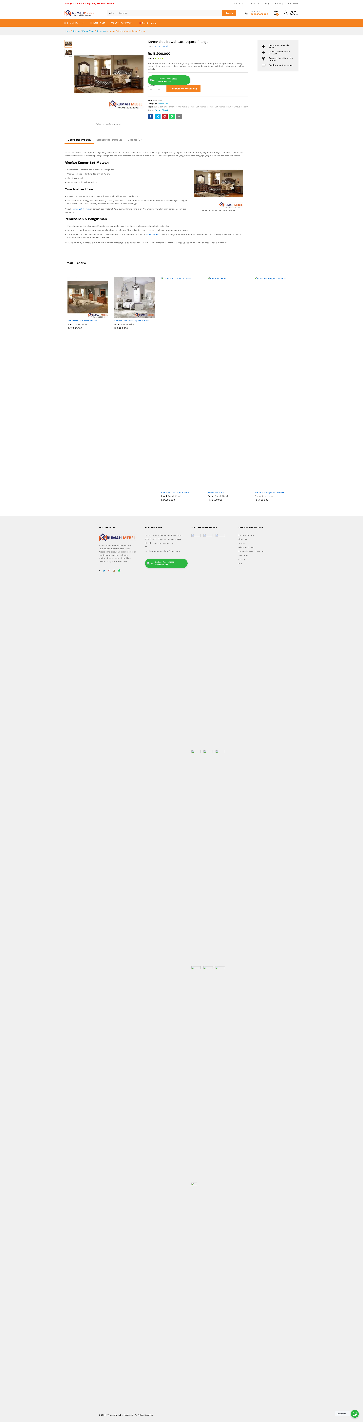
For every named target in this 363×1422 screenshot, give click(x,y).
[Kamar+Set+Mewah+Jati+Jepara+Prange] (158, 116)
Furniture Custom (246, 535)
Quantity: (151, 85)
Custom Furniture (124, 23)
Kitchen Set (99, 23)
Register (294, 14)
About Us (238, 3)
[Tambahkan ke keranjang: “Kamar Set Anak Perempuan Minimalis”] (131, 316)
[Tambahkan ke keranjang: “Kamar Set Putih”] (225, 487)
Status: (151, 58)
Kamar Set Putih (216, 492)
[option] (88, 305)
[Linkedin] (104, 570)
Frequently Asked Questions (251, 551)
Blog (267, 3)
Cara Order (293, 3)
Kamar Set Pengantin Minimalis (269, 492)
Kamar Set (101, 31)
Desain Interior (150, 23)
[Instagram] (114, 571)
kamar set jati (160, 107)
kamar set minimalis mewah (181, 107)
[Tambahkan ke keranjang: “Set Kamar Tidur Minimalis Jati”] (84, 316)
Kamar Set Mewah (81, 209)
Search (229, 13)
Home (67, 31)
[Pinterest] (109, 570)
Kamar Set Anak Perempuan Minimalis (132, 321)
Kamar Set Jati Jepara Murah (175, 492)
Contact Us (254, 3)
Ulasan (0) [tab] (135, 139)
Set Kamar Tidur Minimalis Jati (82, 321)
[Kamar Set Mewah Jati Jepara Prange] (150, 116)
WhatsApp (255, 11)
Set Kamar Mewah (205, 107)
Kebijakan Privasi (246, 547)
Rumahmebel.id (152, 234)
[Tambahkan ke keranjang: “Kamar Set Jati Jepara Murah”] (178, 487)
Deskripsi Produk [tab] (79, 139)
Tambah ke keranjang (183, 88)
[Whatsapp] (119, 571)
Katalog (279, 3)
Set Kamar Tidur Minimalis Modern (231, 107)
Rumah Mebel (161, 46)
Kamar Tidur (88, 31)
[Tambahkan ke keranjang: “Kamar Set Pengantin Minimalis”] (271, 487)
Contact (242, 543)
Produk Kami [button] (73, 23)
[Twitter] (99, 570)
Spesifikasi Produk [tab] (109, 139)
